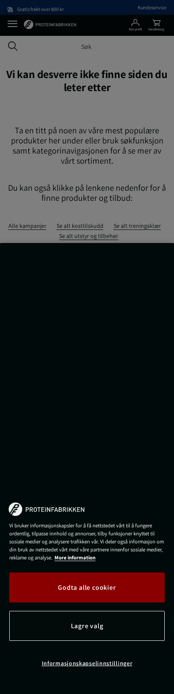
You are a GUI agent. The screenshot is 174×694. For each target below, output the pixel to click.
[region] (87, 468)
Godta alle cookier (87, 587)
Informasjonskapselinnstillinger (87, 663)
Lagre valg (87, 625)
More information (74, 557)
